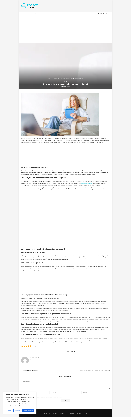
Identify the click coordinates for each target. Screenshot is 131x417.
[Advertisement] (65, 27)
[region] (19, 403)
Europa (30, 14)
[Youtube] (105, 14)
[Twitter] (100, 14)
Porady (55, 78)
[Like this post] (68, 351)
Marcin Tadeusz (66, 86)
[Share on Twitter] (71, 351)
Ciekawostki (44, 14)
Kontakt (52, 14)
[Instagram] (101, 14)
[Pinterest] (103, 14)
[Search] (109, 14)
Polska (23, 14)
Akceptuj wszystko (28, 410)
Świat (36, 14)
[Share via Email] (74, 351)
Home (49, 78)
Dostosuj (9, 410)
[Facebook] (98, 14)
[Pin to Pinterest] (72, 351)
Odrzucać (17, 410)
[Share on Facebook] (69, 351)
